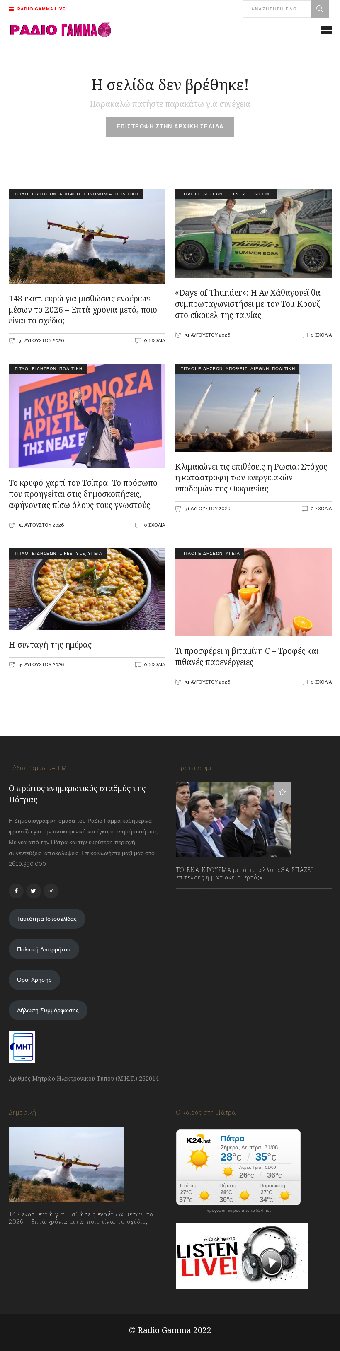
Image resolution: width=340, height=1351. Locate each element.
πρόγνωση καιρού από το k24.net (238, 1211)
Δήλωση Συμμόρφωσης (48, 1010)
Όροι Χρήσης (34, 979)
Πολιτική (126, 194)
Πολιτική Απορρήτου (43, 949)
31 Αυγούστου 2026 (40, 340)
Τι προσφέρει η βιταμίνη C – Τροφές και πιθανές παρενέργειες (246, 656)
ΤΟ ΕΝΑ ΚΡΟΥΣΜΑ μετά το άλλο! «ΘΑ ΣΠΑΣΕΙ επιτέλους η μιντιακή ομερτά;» (244, 873)
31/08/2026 (32, 1240)
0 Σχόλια (154, 340)
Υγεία (95, 553)
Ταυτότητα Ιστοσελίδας (47, 918)
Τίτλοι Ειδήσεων (34, 194)
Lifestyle (238, 194)
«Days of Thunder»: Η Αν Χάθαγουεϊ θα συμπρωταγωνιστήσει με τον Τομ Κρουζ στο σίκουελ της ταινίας (248, 303)
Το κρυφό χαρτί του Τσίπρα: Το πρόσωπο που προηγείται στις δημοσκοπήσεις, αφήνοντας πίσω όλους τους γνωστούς (83, 494)
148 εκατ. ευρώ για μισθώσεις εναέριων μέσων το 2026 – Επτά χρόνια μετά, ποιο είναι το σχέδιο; (83, 309)
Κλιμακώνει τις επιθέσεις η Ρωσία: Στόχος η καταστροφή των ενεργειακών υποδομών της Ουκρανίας (251, 477)
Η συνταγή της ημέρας (50, 644)
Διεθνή (263, 194)
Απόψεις (70, 194)
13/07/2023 (199, 895)
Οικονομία (98, 194)
